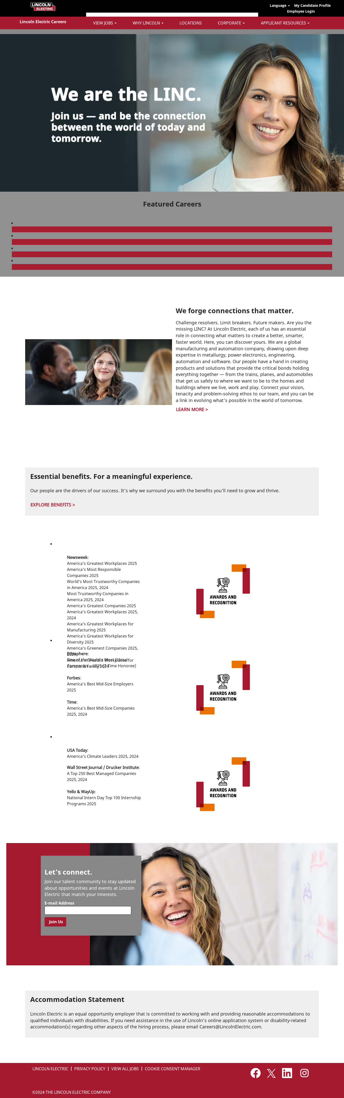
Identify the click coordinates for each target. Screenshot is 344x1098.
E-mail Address (59, 903)
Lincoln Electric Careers (43, 21)
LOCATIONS (191, 23)
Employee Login (301, 11)
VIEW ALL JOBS (125, 1069)
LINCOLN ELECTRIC (50, 1069)
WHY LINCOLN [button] (147, 23)
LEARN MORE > (192, 409)
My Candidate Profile (312, 5)
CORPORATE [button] (230, 23)
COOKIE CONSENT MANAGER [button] (172, 1069)
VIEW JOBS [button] (103, 23)
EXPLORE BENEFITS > (52, 505)
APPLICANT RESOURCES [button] (284, 23)
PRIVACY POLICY (89, 1069)
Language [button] (278, 5)
